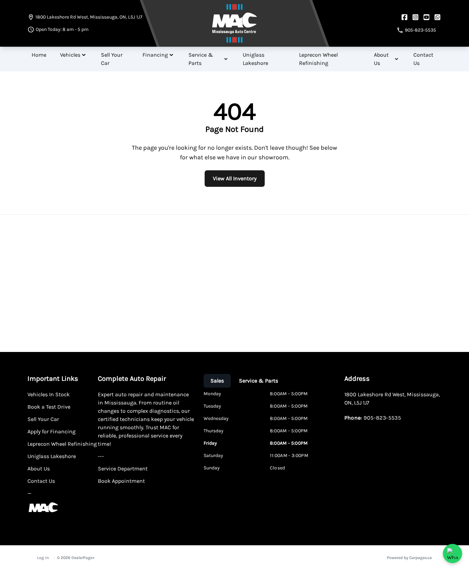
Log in (43, 557)
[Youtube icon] (426, 17)
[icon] (437, 17)
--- (101, 456)
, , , (88, 17)
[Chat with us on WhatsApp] (452, 553)
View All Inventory (234, 178)
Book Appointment (121, 481)
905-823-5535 (382, 417)
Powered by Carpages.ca (409, 557)
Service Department (123, 468)
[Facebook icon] (404, 17)
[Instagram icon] (415, 17)
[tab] (217, 381)
